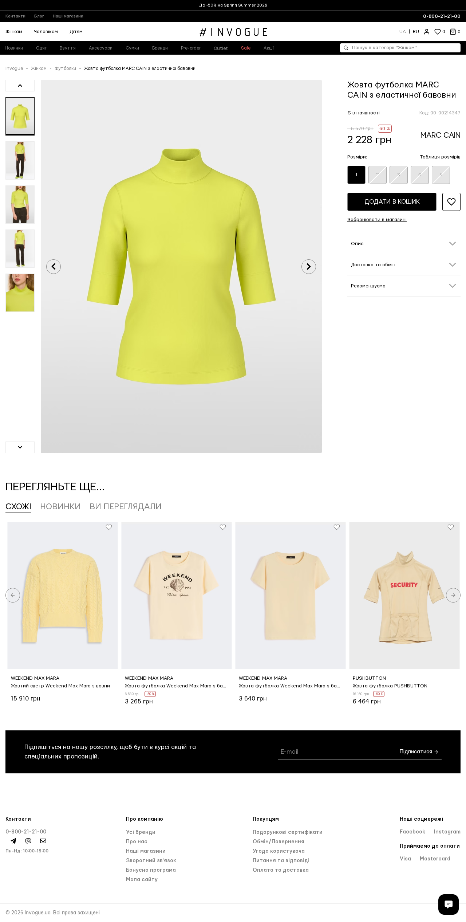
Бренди (160, 48)
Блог (39, 16)
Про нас (136, 841)
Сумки (132, 48)
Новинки (60, 507)
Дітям (76, 31)
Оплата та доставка (281, 870)
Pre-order (191, 48)
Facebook (413, 832)
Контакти (15, 16)
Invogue (14, 68)
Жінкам (39, 68)
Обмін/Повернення (278, 841)
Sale (245, 48)
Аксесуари (100, 48)
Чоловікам (46, 31)
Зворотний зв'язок (151, 860)
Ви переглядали (126, 507)
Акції (269, 48)
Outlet (221, 48)
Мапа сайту (142, 879)
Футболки (65, 68)
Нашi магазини (146, 851)
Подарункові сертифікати (288, 832)
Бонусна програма (151, 870)
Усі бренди (140, 832)
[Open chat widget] (448, 904)
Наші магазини (68, 16)
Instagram (447, 832)
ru (416, 31)
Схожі (18, 507)
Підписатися (417, 751)
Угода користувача (279, 851)
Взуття (68, 48)
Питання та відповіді (281, 860)
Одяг (41, 48)
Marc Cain (440, 135)
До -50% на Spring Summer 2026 (233, 5)
